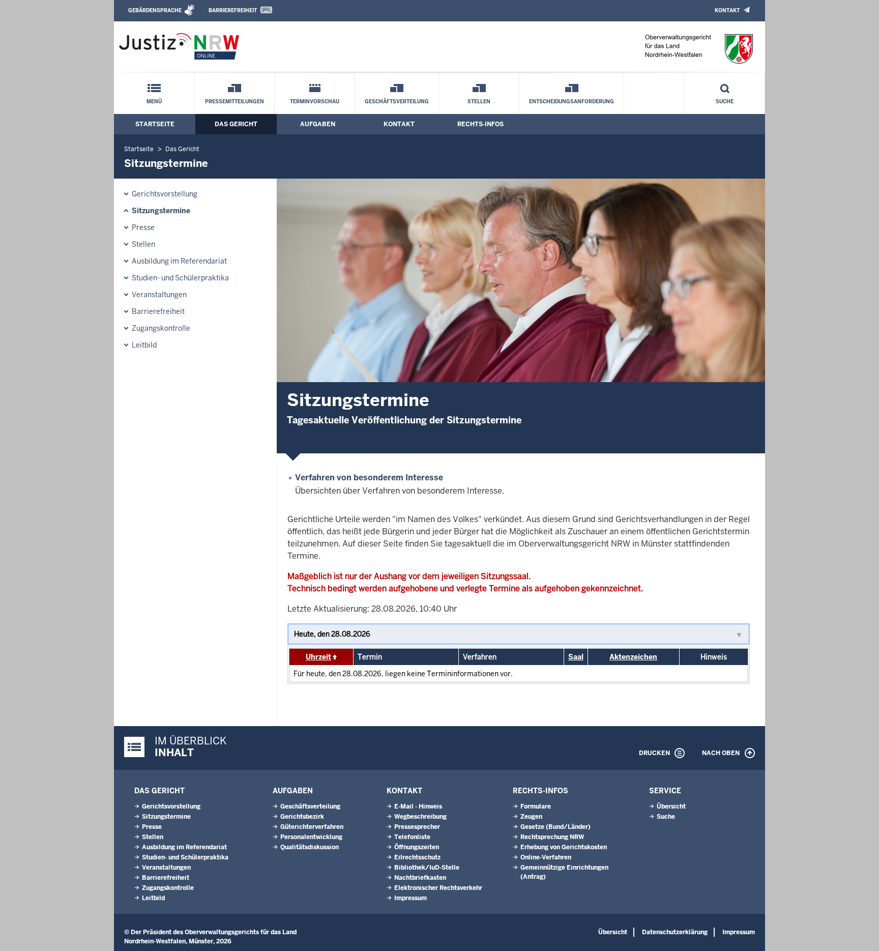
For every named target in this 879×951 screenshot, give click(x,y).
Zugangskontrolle (161, 328)
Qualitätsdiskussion (309, 847)
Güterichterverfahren (311, 827)
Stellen (478, 101)
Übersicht (671, 806)
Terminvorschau (314, 101)
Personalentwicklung (311, 837)
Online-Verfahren (545, 857)
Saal (575, 656)
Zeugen (531, 817)
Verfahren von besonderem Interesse (369, 477)
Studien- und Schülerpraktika (180, 277)
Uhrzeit (318, 656)
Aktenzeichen (633, 656)
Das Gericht (236, 124)
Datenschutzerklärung (675, 932)
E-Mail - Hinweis (418, 806)
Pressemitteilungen (234, 101)
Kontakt (727, 10)
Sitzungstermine (161, 210)
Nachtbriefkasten (420, 878)
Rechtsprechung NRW (552, 837)
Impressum (410, 898)
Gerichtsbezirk (302, 817)
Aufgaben (317, 124)
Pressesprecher (417, 827)
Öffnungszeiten (416, 847)
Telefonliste (412, 837)
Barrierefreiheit (233, 10)
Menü (154, 101)
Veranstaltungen (159, 294)
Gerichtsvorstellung (164, 193)
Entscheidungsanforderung (571, 101)
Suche (725, 101)
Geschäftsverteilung (397, 101)
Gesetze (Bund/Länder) (555, 827)
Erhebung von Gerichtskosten (563, 847)
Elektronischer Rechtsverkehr (438, 888)
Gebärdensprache (155, 10)
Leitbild (144, 345)
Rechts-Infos (480, 124)
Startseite (154, 124)
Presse (143, 227)
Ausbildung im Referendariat (179, 261)
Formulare (535, 806)
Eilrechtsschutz (417, 857)
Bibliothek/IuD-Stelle (426, 867)
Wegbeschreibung (420, 817)
